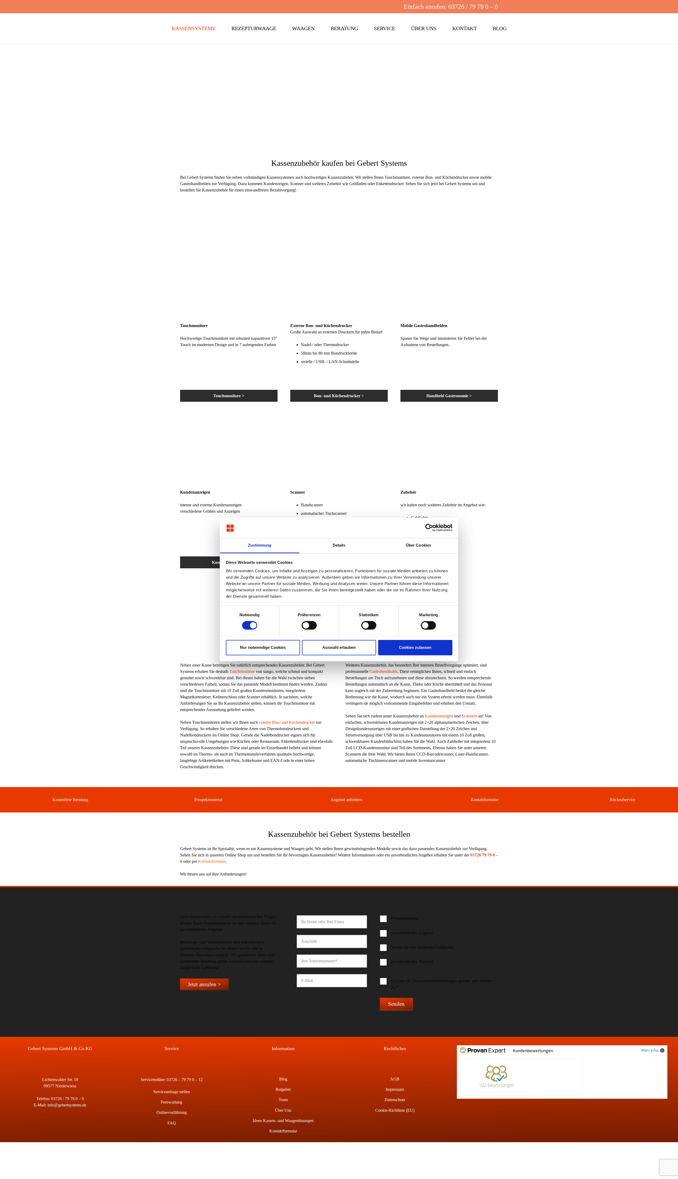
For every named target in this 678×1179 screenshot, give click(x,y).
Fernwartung (171, 1102)
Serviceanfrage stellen (171, 1091)
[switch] (309, 625)
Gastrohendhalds (383, 671)
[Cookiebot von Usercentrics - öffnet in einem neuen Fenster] (429, 528)
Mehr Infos (650, 1050)
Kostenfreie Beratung (70, 799)
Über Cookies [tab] (418, 545)
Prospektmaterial (208, 799)
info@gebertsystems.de (66, 1105)
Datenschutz (395, 1099)
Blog (283, 1079)
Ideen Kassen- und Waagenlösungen (283, 1120)
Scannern (469, 716)
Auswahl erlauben (339, 647)
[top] (53, 28)
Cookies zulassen (415, 647)
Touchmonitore (242, 671)
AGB (394, 1079)
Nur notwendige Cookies (263, 647)
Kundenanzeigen (439, 716)
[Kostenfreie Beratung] (44, 800)
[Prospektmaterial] (187, 800)
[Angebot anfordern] (323, 800)
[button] (367, 6)
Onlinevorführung (172, 1112)
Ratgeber (283, 1089)
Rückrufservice (622, 799)
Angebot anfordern (346, 799)
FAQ (171, 1123)
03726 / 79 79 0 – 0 (67, 1098)
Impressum (395, 1089)
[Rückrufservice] (602, 800)
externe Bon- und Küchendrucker (287, 722)
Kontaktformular (484, 799)
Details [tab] (339, 545)
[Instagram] (384, 6)
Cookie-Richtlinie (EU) (394, 1110)
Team (283, 1099)
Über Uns (283, 1110)
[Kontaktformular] (463, 800)
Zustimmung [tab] (259, 545)
